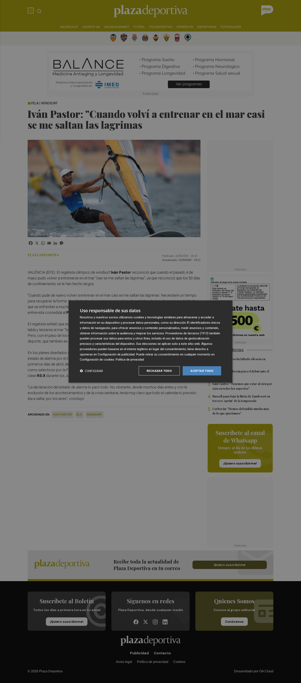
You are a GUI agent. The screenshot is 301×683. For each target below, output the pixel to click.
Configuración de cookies (97, 359)
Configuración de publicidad (116, 354)
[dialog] (150, 342)
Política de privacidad (130, 359)
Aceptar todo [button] (201, 371)
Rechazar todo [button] (159, 371)
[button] (91, 371)
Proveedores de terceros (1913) (186, 333)
